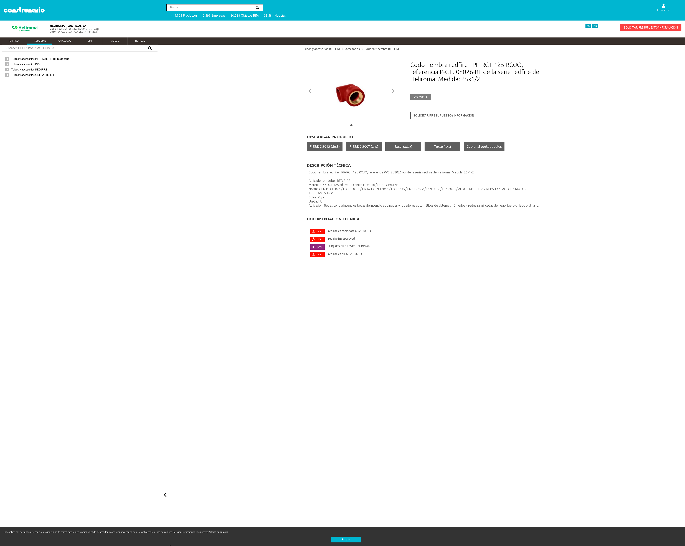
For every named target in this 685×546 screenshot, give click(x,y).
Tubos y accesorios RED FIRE (322, 48)
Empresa (14, 40)
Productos (39, 40)
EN (595, 25)
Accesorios (352, 48)
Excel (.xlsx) (403, 146)
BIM (90, 40)
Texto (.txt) (442, 146)
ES (588, 25)
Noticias (140, 40)
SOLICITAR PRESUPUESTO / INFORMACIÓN (443, 115)
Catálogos (64, 40)
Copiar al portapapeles (484, 146)
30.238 (244, 15)
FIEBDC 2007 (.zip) (364, 146)
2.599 (214, 15)
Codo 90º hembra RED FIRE (382, 48)
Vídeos (115, 40)
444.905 (184, 15)
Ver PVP (420, 97)
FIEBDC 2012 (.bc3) (325, 146)
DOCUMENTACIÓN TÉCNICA (333, 219)
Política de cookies (218, 532)
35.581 (275, 15)
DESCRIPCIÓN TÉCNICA (329, 165)
